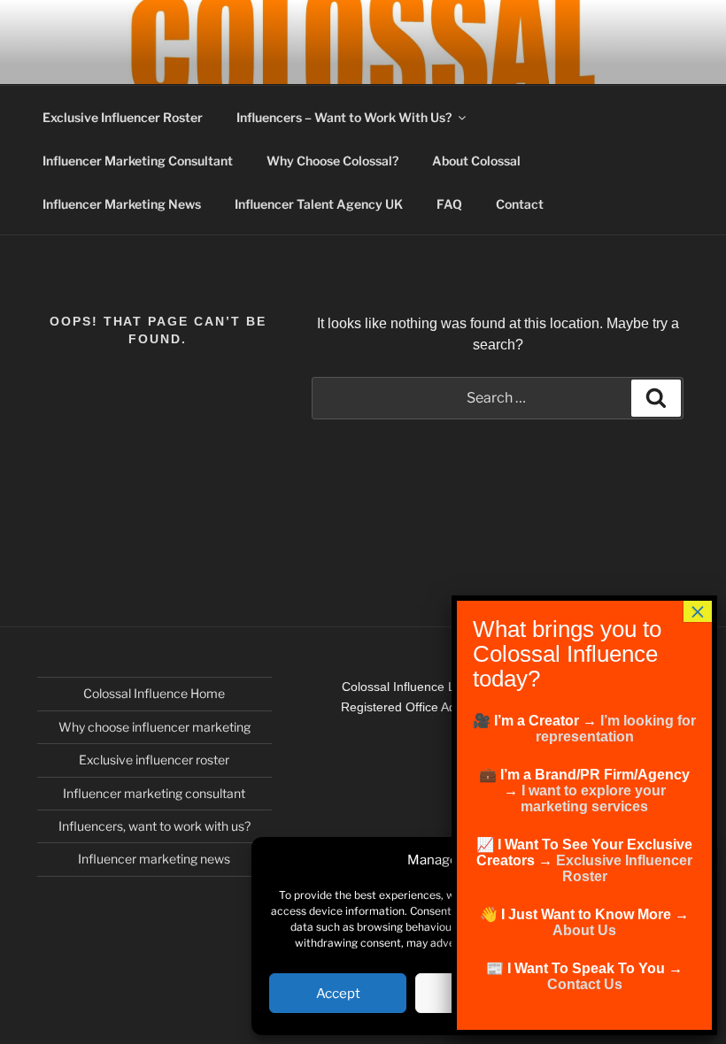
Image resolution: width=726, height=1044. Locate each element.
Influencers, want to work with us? (154, 825)
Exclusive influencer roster (154, 759)
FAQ (449, 203)
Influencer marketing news (154, 858)
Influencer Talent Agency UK (319, 203)
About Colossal (476, 160)
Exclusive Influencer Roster (122, 117)
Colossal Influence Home (154, 693)
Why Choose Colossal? (332, 160)
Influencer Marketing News (121, 203)
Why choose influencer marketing (154, 726)
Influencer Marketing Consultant (137, 160)
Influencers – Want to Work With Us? (344, 117)
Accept (338, 994)
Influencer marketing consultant (154, 793)
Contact (520, 203)
